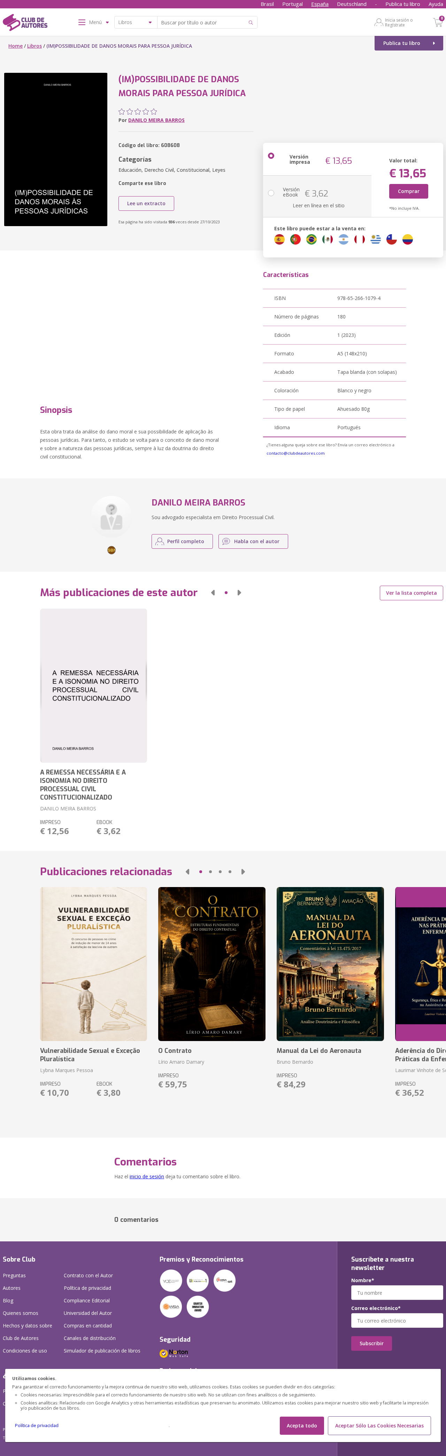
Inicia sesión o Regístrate (399, 22)
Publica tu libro (402, 3)
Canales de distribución (90, 1338)
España (320, 3)
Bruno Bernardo (295, 1061)
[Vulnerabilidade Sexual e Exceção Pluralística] (93, 964)
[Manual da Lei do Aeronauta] (330, 964)
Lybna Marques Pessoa (66, 1070)
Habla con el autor (256, 541)
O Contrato (175, 1051)
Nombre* (362, 1280)
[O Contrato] (212, 964)
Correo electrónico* (376, 1308)
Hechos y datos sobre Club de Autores (27, 1331)
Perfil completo (185, 541)
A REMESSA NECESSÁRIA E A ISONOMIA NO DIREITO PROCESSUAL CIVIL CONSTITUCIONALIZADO (83, 785)
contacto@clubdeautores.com (296, 453)
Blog (8, 1300)
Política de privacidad (37, 1425)
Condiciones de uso (25, 1350)
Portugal (292, 3)
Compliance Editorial (87, 1300)
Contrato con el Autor (88, 1275)
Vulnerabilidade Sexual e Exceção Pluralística (90, 1055)
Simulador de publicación (102, 1350)
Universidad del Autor (88, 1313)
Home (15, 46)
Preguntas (14, 1275)
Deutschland (352, 3)
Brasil (267, 3)
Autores (12, 1288)
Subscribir (372, 1343)
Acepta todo (302, 1425)
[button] (213, 593)
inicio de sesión (147, 1176)
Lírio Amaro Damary (181, 1061)
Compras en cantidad (88, 1325)
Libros (34, 46)
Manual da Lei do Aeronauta (319, 1051)
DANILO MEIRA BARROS (156, 120)
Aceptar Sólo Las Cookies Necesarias (379, 1425)
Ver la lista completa (411, 593)
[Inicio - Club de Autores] (25, 23)
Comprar (409, 191)
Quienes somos (20, 1313)
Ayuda (436, 3)
